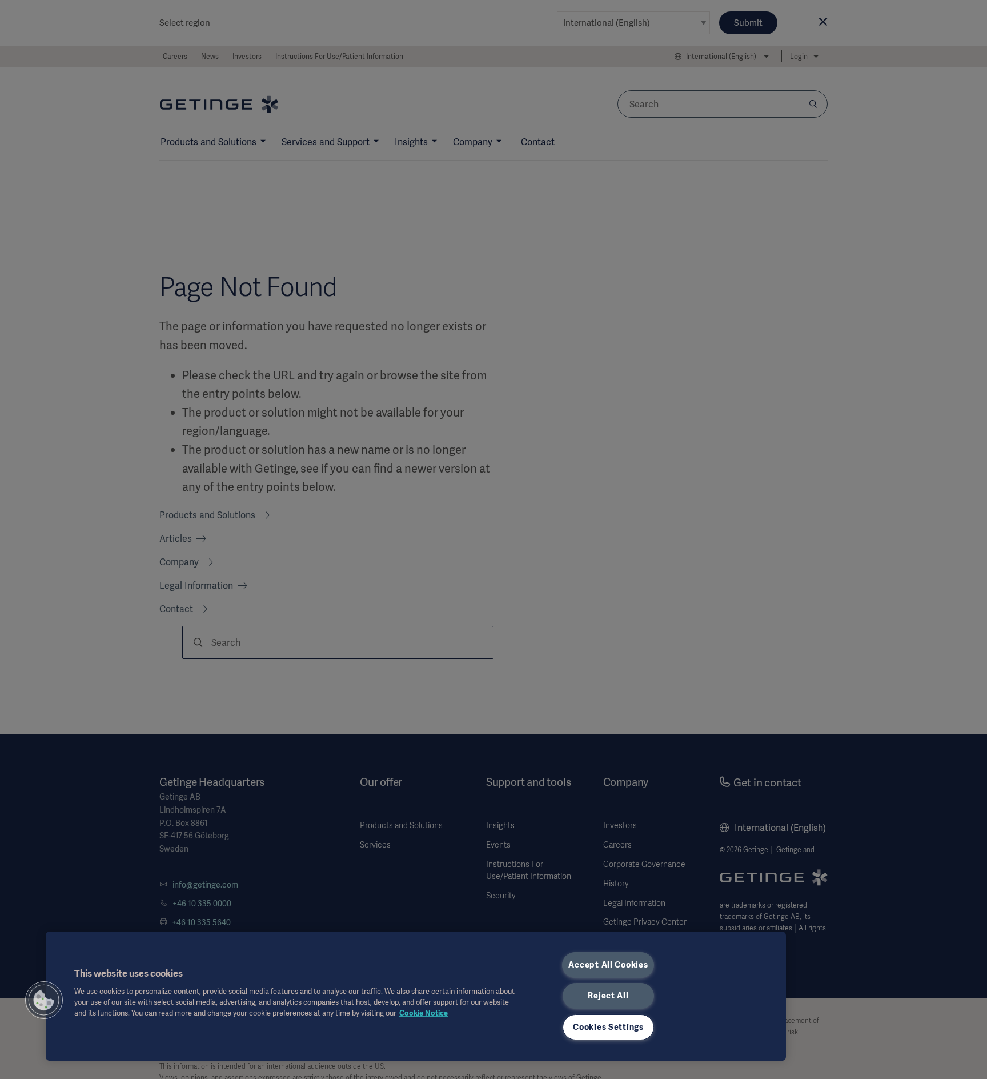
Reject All (608, 995)
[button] (44, 1000)
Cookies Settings (608, 1027)
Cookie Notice (423, 1013)
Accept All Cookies (608, 965)
